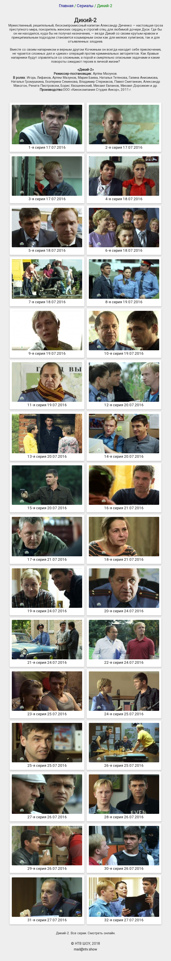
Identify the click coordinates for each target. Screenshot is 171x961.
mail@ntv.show (85, 949)
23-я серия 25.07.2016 (47, 714)
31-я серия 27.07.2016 (47, 920)
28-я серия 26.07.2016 (124, 817)
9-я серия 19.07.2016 (47, 353)
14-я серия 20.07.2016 (124, 456)
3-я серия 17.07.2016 (47, 199)
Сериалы (85, 5)
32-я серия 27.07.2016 (124, 920)
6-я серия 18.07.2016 (123, 250)
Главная (66, 5)
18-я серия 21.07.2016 (124, 559)
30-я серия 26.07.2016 (124, 868)
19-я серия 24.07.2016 (47, 611)
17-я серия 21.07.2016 (47, 559)
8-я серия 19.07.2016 (123, 302)
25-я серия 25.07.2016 (47, 765)
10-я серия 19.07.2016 (124, 353)
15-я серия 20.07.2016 (47, 508)
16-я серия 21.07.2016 (124, 508)
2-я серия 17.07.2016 (123, 147)
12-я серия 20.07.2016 (124, 405)
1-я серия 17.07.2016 (47, 147)
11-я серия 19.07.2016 (47, 405)
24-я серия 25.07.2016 (124, 714)
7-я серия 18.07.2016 (47, 302)
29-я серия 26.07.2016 (47, 868)
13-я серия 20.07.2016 (47, 456)
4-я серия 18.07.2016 (123, 199)
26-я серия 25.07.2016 (124, 765)
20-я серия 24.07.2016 (124, 611)
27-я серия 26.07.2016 (47, 817)
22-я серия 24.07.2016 (124, 662)
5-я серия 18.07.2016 (47, 250)
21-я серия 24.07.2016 (47, 662)
